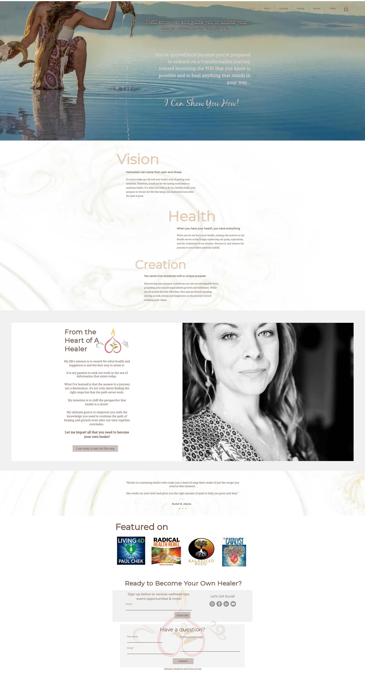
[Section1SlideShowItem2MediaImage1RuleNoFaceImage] (182, 508)
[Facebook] (219, 604)
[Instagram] (212, 604)
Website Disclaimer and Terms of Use (182, 668)
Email (128, 604)
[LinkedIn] (226, 604)
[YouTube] (233, 604)
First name (132, 637)
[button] (346, 8)
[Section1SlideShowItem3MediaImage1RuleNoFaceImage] (185, 508)
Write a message (191, 637)
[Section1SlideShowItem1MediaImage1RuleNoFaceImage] (179, 508)
